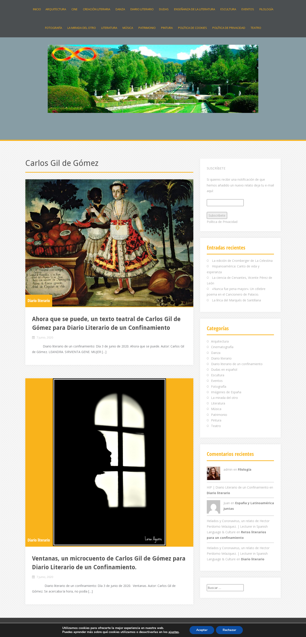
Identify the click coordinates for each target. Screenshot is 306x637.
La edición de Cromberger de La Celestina (243, 260)
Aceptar (201, 630)
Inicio (37, 9)
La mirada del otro (81, 28)
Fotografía (53, 28)
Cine (74, 9)
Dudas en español (224, 369)
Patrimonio (147, 28)
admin (228, 469)
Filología (266, 9)
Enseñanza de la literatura (194, 9)
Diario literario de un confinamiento (237, 364)
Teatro (256, 28)
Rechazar (229, 630)
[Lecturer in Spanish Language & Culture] (153, 78)
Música (128, 28)
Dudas (164, 9)
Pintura (167, 28)
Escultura (228, 9)
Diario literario (142, 9)
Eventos (247, 9)
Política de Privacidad (228, 28)
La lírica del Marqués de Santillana (236, 300)
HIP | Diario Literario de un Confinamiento (238, 487)
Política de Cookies (192, 28)
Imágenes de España (226, 392)
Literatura (109, 28)
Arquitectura (55, 9)
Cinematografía (222, 347)
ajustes (173, 632)
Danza (120, 9)
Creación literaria (96, 9)
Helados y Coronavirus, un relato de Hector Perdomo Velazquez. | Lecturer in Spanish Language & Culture (238, 526)
